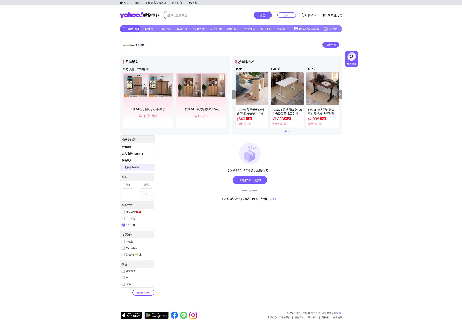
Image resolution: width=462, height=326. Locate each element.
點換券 (149, 29)
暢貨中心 (182, 29)
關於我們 (285, 317)
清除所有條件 (143, 292)
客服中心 (272, 317)
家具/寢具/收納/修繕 (132, 153)
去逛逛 (274, 198)
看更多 (281, 29)
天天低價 (216, 29)
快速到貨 (199, 29)
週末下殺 (266, 29)
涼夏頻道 (233, 29)
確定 (145, 193)
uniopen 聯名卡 (309, 29)
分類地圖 (337, 317)
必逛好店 (249, 29)
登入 (286, 15)
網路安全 (312, 317)
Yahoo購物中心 (139, 15)
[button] (234, 94)
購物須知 (299, 317)
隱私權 (325, 317)
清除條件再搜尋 (249, 180)
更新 (339, 312)
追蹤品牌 (331, 45)
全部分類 (127, 146)
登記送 (166, 29)
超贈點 (332, 29)
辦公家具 (127, 160)
